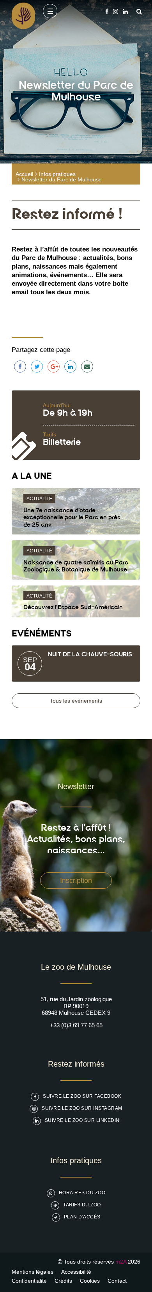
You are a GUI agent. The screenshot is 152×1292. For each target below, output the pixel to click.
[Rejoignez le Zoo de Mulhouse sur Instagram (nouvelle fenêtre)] (115, 11)
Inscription (76, 880)
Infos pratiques (57, 174)
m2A (120, 1262)
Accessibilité (76, 1272)
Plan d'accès (82, 1217)
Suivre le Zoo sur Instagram (82, 1108)
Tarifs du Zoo (82, 1205)
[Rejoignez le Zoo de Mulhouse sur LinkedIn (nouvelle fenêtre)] (125, 11)
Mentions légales (32, 1272)
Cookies (90, 1281)
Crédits (63, 1281)
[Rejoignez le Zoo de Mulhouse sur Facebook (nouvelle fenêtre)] (107, 11)
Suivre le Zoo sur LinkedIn (82, 1120)
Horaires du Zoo (82, 1192)
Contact (117, 1281)
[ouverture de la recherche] (137, 11)
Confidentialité (29, 1281)
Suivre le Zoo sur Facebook (82, 1096)
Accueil (24, 174)
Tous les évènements (76, 701)
